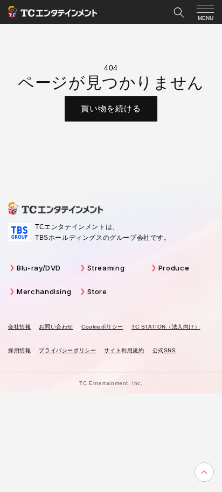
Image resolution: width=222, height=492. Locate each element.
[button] (179, 12)
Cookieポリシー (102, 327)
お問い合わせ (56, 327)
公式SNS (164, 350)
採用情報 (19, 350)
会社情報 (19, 327)
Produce (174, 267)
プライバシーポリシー (67, 350)
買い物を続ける (111, 108)
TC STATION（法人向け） (165, 327)
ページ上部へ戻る (204, 472)
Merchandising (44, 291)
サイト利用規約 (124, 350)
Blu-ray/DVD (39, 267)
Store (97, 291)
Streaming (105, 267)
